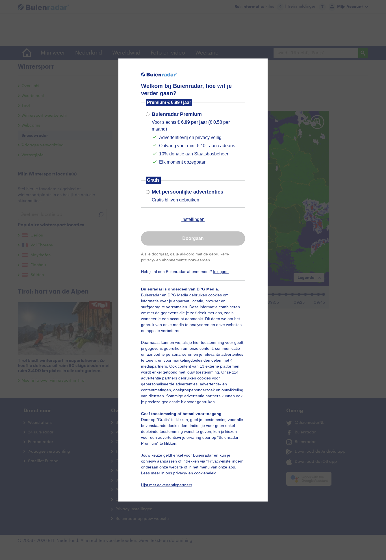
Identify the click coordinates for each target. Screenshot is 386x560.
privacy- (148, 260)
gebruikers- (219, 254)
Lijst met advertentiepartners (166, 485)
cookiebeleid (205, 473)
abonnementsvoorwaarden (186, 260)
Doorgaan (193, 238)
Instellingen (193, 219)
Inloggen (221, 271)
